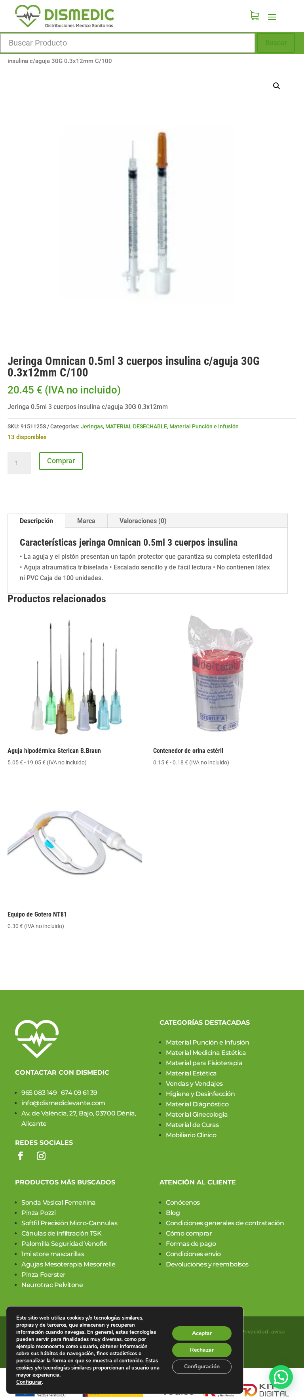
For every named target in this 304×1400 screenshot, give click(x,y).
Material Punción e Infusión (204, 426)
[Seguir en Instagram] (41, 1156)
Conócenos (183, 1202)
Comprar (61, 460)
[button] (277, 86)
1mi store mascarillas (52, 1254)
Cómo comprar (189, 1233)
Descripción (36, 521)
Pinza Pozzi (38, 1213)
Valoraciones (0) (143, 521)
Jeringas (92, 426)
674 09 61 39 (79, 1092)
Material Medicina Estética (206, 1052)
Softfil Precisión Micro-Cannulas (69, 1223)
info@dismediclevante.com (63, 1103)
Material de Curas (192, 1125)
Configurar (29, 1382)
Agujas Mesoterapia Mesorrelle (68, 1264)
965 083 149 (39, 1092)
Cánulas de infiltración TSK (61, 1233)
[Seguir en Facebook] (20, 1156)
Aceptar (202, 1333)
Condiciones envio (193, 1254)
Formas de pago (191, 1243)
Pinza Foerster (43, 1274)
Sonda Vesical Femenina (58, 1202)
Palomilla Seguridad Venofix (63, 1243)
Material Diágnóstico (197, 1104)
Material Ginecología (197, 1114)
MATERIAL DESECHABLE (136, 426)
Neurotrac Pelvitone (52, 1285)
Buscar (276, 42)
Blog (173, 1213)
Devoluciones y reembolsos (207, 1264)
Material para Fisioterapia (204, 1063)
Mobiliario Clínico (191, 1135)
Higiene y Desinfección (200, 1094)
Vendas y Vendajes (194, 1083)
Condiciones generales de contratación (225, 1223)
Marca (86, 521)
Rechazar (202, 1350)
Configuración (202, 1366)
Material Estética (191, 1073)
